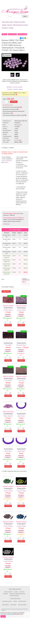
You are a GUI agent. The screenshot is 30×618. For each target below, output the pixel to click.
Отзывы (11, 28)
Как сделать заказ (7, 22)
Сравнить (25, 280)
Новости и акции (8, 591)
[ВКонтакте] (21, 38)
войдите (6, 162)
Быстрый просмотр (8, 307)
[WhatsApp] (25, 38)
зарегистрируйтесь (7, 160)
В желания (7, 314)
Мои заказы (14, 604)
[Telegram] (23, 38)
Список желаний (22, 604)
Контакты (5, 28)
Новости (9, 25)
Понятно (3, 616)
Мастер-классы (22, 601)
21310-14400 (17, 140)
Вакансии (5, 593)
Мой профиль (5, 604)
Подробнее (6, 224)
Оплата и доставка (19, 22)
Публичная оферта (14, 595)
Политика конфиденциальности (17, 593)
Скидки (4, 25)
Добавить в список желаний (14, 87)
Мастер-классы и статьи (20, 25)
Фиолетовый (18, 124)
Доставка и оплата (7, 601)
